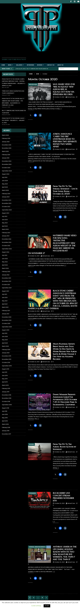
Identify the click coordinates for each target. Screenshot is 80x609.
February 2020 (6, 350)
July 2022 (4, 255)
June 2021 (5, 297)
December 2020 (6, 317)
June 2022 (5, 259)
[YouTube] (78, 1)
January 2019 (5, 392)
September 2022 (7, 249)
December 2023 (6, 200)
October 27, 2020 (59, 97)
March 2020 (5, 346)
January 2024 (5, 197)
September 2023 (7, 210)
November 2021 (6, 281)
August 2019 (5, 369)
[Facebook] (71, 1)
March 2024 (5, 190)
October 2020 (6, 323)
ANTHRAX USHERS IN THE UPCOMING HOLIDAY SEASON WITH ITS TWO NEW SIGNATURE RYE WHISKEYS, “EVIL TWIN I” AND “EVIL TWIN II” (64, 553)
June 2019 (5, 375)
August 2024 (5, 174)
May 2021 (4, 301)
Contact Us (50, 65)
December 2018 (6, 395)
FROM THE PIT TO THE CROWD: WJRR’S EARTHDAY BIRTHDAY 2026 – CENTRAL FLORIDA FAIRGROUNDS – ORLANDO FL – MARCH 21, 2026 (14, 82)
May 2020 (5, 340)
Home (3, 65)
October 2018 (6, 401)
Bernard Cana (71, 97)
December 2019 (6, 356)
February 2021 (6, 311)
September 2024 (7, 171)
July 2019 (4, 372)
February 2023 (6, 233)
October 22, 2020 (59, 407)
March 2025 (5, 151)
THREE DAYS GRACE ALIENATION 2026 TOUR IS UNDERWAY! (13, 92)
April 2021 (5, 304)
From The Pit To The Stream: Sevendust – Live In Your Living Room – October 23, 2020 (65, 190)
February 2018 (6, 427)
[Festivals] (39, 401)
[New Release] (39, 91)
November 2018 (6, 398)
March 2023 (5, 229)
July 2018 (4, 411)
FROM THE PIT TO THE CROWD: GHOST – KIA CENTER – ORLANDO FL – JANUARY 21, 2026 (13, 120)
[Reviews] (39, 194)
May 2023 (5, 223)
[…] (60, 109)
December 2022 (6, 239)
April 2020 (5, 343)
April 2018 (5, 421)
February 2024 (6, 194)
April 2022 (5, 265)
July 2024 (4, 177)
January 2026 (5, 142)
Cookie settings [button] (36, 606)
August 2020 (5, 330)
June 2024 (5, 181)
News (9, 65)
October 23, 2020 (35, 256)
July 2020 (4, 333)
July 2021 (4, 294)
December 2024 (6, 161)
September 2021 (7, 288)
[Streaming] (39, 500)
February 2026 (6, 138)
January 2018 (5, 431)
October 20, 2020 (60, 503)
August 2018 (5, 408)
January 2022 (5, 275)
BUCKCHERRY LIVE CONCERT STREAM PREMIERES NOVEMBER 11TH (63, 497)
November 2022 (6, 242)
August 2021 (5, 291)
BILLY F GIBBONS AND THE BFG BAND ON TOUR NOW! (14, 112)
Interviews (30, 65)
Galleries (19, 65)
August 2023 (5, 213)
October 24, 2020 (60, 197)
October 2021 (6, 285)
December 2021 (6, 278)
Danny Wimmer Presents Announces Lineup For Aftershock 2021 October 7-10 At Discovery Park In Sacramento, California (65, 399)
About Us (60, 65)
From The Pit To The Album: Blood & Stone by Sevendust (64, 446)
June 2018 (5, 414)
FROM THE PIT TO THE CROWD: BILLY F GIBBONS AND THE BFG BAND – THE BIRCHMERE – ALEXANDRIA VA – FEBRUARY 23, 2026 (13, 102)
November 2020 (6, 320)
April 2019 (5, 382)
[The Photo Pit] (40, 50)
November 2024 (6, 164)
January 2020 (5, 353)
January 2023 (5, 236)
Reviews (39, 65)
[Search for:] (68, 69)
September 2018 (7, 405)
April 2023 (5, 226)
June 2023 (5, 220)
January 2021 (5, 314)
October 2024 (6, 168)
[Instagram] (74, 1)
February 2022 (6, 272)
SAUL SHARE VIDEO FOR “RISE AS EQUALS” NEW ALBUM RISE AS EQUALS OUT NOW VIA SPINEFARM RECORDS (64, 89)
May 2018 (5, 418)
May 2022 (5, 262)
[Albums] (39, 451)
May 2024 (5, 184)
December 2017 (6, 434)
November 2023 (6, 203)
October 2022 (6, 246)
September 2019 (7, 366)
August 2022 (5, 252)
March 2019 (5, 385)
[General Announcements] (39, 554)
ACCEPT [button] (47, 606)
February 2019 (6, 388)
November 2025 (6, 148)
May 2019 (5, 379)
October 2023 (6, 207)
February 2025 (6, 155)
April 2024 (5, 187)
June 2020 (5, 336)
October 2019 (6, 362)
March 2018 (5, 424)
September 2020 (7, 327)
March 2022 (5, 268)
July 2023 (4, 216)
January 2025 (5, 158)
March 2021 (5, 307)
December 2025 (6, 145)
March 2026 (5, 135)
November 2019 (6, 359)
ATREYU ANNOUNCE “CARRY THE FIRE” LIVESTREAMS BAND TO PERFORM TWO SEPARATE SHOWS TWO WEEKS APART (65, 140)
